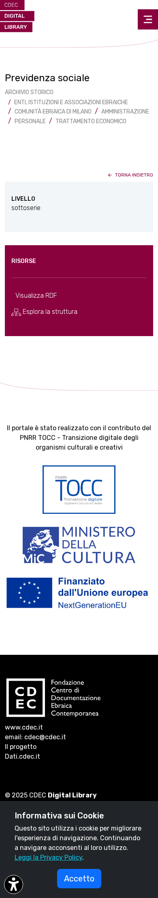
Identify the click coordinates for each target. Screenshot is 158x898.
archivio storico (29, 92)
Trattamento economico (91, 121)
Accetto (79, 878)
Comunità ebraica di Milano (53, 111)
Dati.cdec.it (22, 756)
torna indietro (133, 175)
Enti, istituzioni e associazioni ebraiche (71, 102)
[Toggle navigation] (148, 19)
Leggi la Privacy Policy (48, 857)
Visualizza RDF (36, 295)
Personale (30, 121)
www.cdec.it (24, 727)
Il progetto (20, 747)
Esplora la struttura (49, 311)
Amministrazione (125, 111)
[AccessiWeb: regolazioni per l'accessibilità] (13, 884)
